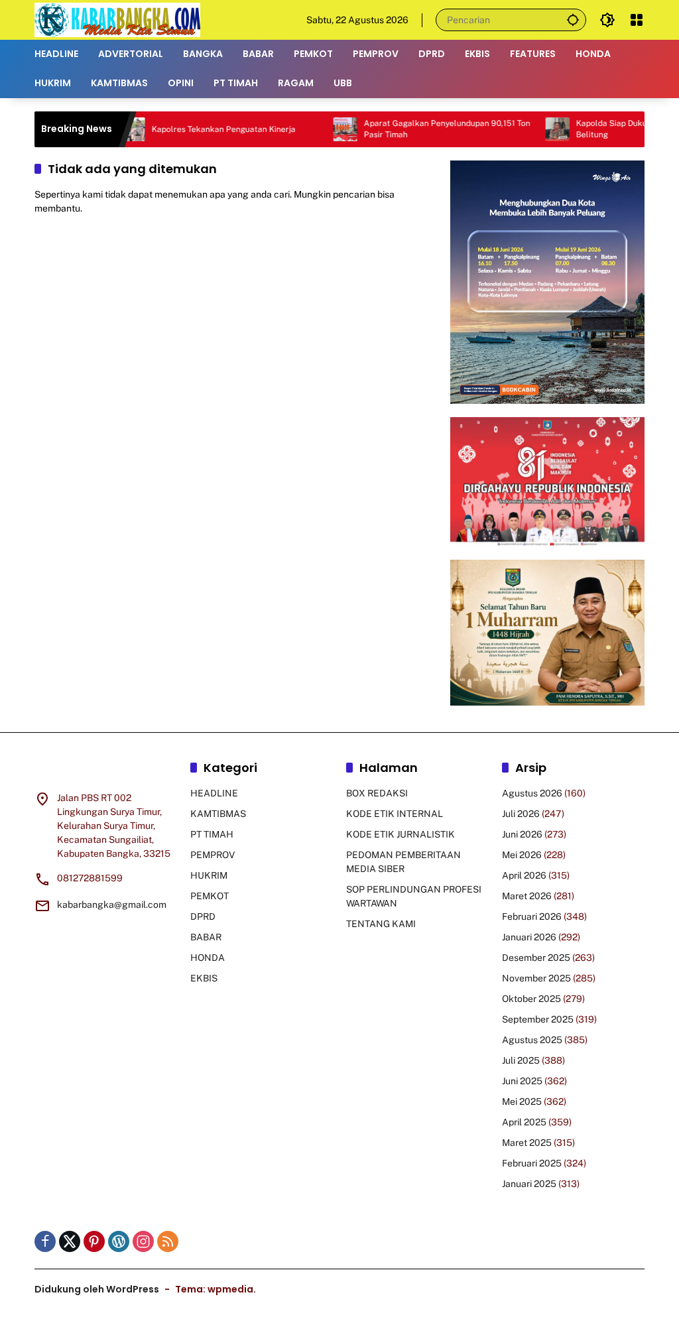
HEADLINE (214, 793)
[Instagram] (143, 1241)
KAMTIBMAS (218, 813)
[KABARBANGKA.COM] (117, 19)
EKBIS (203, 978)
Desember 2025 (536, 957)
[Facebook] (45, 1241)
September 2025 (538, 1019)
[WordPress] (118, 1241)
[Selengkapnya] (105, 770)
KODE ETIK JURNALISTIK (400, 834)
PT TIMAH (211, 834)
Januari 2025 (529, 1183)
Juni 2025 (522, 1081)
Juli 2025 (521, 1060)
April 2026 (524, 875)
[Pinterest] (94, 1241)
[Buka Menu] (637, 20)
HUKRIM (208, 875)
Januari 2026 (529, 937)
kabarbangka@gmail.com (111, 904)
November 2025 (536, 978)
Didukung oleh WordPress (96, 1289)
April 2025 (524, 1122)
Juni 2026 (522, 834)
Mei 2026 (522, 855)
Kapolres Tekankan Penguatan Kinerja (197, 129)
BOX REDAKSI (377, 793)
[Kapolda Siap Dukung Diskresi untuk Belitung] (531, 129)
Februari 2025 (532, 1163)
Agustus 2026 (532, 793)
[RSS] (167, 1241)
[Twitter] (69, 1241)
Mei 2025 (522, 1101)
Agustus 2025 (532, 1040)
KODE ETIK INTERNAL (394, 813)
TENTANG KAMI (381, 923)
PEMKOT (209, 896)
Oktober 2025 (531, 998)
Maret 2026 (527, 896)
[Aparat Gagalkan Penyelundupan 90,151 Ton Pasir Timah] (319, 129)
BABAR (205, 937)
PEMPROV (212, 855)
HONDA (207, 957)
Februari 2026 (532, 916)
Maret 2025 (527, 1142)
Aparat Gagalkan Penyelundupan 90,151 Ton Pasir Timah (421, 129)
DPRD (203, 916)
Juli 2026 (521, 813)
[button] (573, 20)
